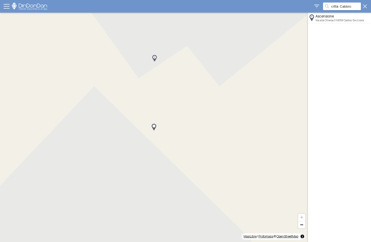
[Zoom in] (301, 217)
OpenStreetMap (287, 236)
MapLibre (250, 236)
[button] (154, 58)
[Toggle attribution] (302, 236)
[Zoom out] (301, 224)
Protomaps (265, 236)
